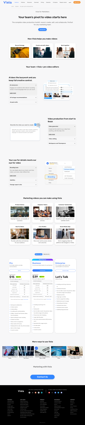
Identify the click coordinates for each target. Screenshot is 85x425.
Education (48, 2)
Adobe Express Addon (44, 407)
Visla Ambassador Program (59, 407)
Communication (23, 417)
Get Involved (56, 409)
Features (23, 2)
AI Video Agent (10, 406)
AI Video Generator (11, 407)
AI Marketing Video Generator (25, 412)
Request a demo (63, 2)
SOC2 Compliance (73, 410)
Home (13, 6)
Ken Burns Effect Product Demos (26, 410)
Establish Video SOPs (24, 402)
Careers (71, 404)
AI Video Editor (10, 410)
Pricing (42, 2)
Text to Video (9, 409)
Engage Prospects (23, 407)
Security (71, 412)
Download (36, 2)
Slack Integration (43, 402)
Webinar (55, 417)
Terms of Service (73, 406)
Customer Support (57, 401)
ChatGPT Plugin (43, 410)
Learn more (13, 93)
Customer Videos (57, 402)
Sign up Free (77, 2)
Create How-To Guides (24, 406)
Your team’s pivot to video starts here (26, 6)
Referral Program (57, 406)
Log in (70, 2)
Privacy (71, 407)
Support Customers (24, 401)
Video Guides (56, 415)
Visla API (56, 410)
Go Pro (19, 270)
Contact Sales (25, 299)
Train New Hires (23, 409)
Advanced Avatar (10, 402)
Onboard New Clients (24, 404)
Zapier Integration (43, 409)
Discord (55, 404)
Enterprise (55, 2)
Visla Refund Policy (74, 409)
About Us (72, 401)
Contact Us (43, 29)
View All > (9, 415)
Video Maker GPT (43, 412)
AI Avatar (9, 404)
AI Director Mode (10, 401)
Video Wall (56, 412)
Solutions (17, 2)
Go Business (42, 270)
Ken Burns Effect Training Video (26, 415)
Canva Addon (42, 406)
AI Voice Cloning (10, 412)
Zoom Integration (43, 404)
